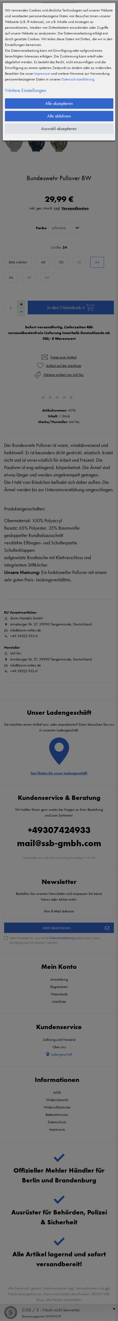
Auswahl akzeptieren (59, 128)
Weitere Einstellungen (25, 90)
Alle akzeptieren (59, 103)
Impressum (42, 73)
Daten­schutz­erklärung (77, 79)
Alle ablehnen (59, 116)
